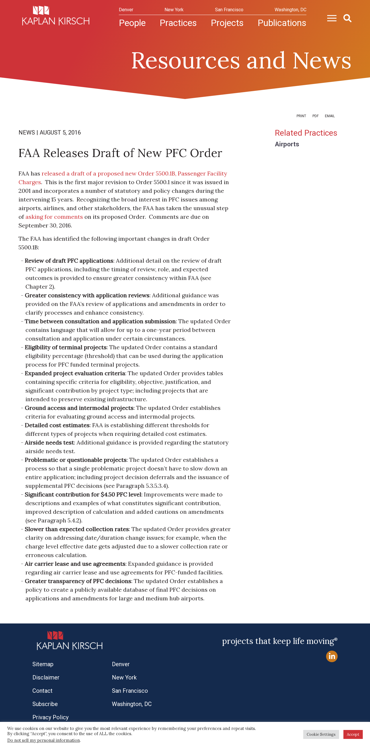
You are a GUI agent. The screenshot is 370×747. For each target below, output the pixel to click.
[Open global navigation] (329, 17)
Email (330, 116)
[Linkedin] (332, 656)
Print (301, 116)
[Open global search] (345, 17)
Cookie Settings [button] (321, 734)
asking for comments (54, 216)
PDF (315, 116)
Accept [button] (353, 734)
